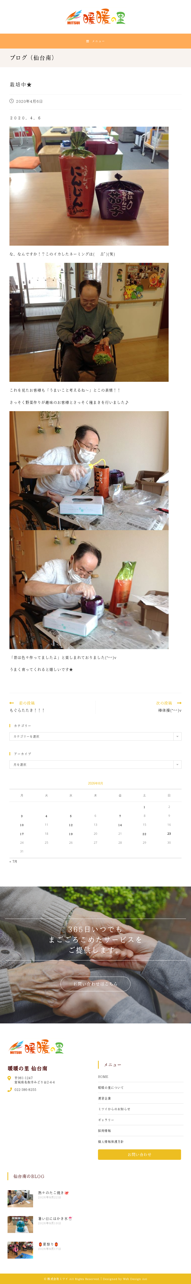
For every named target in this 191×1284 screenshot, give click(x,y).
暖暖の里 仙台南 (27, 1068)
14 (120, 824)
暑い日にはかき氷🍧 (55, 1219)
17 (22, 833)
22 (144, 833)
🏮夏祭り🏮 (48, 1244)
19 (71, 833)
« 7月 (13, 861)
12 (71, 824)
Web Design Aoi (135, 1278)
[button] (95, 984)
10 (22, 824)
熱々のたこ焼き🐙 (53, 1193)
